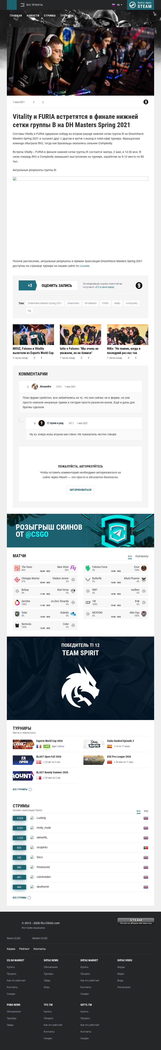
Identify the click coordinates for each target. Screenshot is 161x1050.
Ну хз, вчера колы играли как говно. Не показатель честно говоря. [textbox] (73, 434)
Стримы (50, 15)
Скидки (11, 994)
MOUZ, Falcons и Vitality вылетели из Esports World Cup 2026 (33, 351)
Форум (121, 967)
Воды (120, 981)
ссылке (84, 266)
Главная (16, 15)
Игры (46, 987)
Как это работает (16, 981)
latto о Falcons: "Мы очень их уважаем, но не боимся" (79, 351)
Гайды (47, 981)
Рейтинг (24, 949)
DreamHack (73, 303)
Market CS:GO (39, 938)
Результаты (141, 556)
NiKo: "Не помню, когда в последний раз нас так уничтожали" (123, 351)
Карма (11, 949)
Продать (11, 974)
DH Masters (91, 303)
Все (130, 556)
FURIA (105, 303)
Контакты (40, 949)
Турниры (67, 15)
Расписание (123, 987)
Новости (33, 15)
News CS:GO (13, 938)
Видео (120, 974)
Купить (11, 967)
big (29, 311)
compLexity (132, 303)
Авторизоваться (80, 489)
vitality (117, 303)
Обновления (50, 967)
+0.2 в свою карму (104, 287)
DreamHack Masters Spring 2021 (45, 303)
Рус (146, 811)
